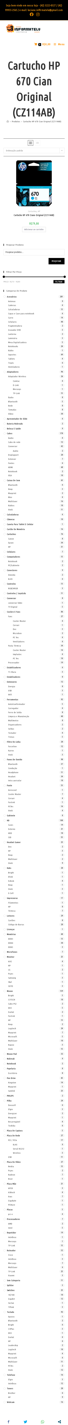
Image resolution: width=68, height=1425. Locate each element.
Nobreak (11, 1059)
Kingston (12, 1082)
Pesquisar (56, 261)
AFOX (10, 1188)
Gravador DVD (14, 330)
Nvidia (11, 1166)
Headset (11, 776)
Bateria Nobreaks (15, 424)
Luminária (12, 338)
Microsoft (12, 1036)
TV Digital (12, 607)
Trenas (11, 737)
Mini (10, 497)
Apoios (11, 1317)
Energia (11, 686)
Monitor (10, 957)
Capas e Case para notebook (21, 313)
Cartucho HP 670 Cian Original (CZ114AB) (42, 121)
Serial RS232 (18, 1149)
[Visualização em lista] (37, 143)
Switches (11, 1290)
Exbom (11, 881)
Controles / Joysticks (16, 593)
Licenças (11, 929)
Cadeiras (12, 305)
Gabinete (11, 815)
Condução (12, 768)
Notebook (12, 471)
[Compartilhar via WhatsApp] (42, 1422)
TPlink (11, 1307)
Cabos (9, 433)
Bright (11, 872)
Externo (11, 829)
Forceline (12, 746)
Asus (10, 1196)
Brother (11, 1393)
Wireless (17, 1153)
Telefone (11, 1375)
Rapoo (11, 1045)
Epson (11, 543)
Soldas (11, 729)
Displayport (13, 455)
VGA (10, 475)
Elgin (10, 1109)
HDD (10, 833)
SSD (9, 837)
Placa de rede (13, 1135)
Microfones (12, 952)
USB (10, 690)
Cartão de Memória (16, 529)
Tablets (11, 359)
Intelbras (12, 1237)
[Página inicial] (8, 121)
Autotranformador (16, 704)
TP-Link (16, 393)
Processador (13, 662)
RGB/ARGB (13, 588)
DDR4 (10, 943)
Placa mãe (11, 1184)
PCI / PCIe (12, 1140)
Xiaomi (11, 1275)
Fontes (11, 463)
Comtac (16, 381)
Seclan (11, 1303)
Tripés (11, 363)
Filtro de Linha (14, 742)
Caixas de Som (13, 480)
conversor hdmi (15, 603)
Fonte (9, 785)
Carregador (13, 708)
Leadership (13, 1345)
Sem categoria (13, 1280)
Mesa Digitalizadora (17, 342)
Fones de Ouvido (14, 759)
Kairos (11, 750)
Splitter (10, 1285)
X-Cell (11, 893)
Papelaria (11, 1068)
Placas (10, 1209)
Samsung (12, 978)
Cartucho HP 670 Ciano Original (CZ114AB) (34, 215)
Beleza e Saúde (14, 428)
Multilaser (12, 501)
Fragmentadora (15, 326)
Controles (11, 584)
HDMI (10, 467)
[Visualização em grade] (30, 143)
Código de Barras (16, 924)
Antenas (11, 301)
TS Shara (12, 672)
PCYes (10, 806)
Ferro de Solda (15, 712)
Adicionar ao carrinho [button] (34, 229)
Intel (10, 1228)
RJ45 (10, 579)
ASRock (11, 1192)
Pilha (9, 1101)
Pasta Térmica (14, 646)
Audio (15, 451)
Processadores (13, 1219)
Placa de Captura (15, 1130)
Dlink (10, 877)
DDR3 (10, 939)
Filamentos (13, 903)
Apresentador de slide (17, 419)
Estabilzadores (13, 677)
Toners (10, 1388)
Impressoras (12, 898)
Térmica (11, 911)
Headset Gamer (14, 842)
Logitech (12, 1028)
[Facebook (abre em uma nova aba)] (31, 14)
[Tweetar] (25, 1422)
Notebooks (13, 346)
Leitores (10, 916)
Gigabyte (12, 1200)
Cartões (11, 920)
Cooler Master (19, 621)
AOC (10, 961)
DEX (10, 1008)
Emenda (11, 575)
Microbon (17, 633)
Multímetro (13, 720)
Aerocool (12, 790)
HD (8, 820)
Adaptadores (13, 372)
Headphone (13, 772)
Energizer (12, 1113)
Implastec (17, 654)
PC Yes (16, 637)
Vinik (10, 509)
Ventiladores (14, 367)
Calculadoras (14, 309)
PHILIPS (10, 1096)
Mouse (10, 991)
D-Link (16, 385)
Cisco (10, 1255)
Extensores (12, 682)
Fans (10, 616)
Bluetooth (13, 401)
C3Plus (11, 1329)
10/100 (11, 1295)
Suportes (12, 354)
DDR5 (10, 947)
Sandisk (11, 1091)
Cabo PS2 (12, 1004)
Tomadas (12, 410)
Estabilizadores (14, 667)
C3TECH (11, 999)
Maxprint (12, 493)
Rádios (11, 505)
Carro (10, 318)
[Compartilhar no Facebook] (8, 1422)
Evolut (11, 1012)
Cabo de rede (14, 442)
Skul (10, 982)
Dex (14, 629)
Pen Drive (11, 1078)
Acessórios (12, 297)
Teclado (10, 1312)
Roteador (11, 1250)
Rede (10, 406)
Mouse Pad (12, 1054)
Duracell (12, 1105)
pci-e (10, 1214)
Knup (10, 489)
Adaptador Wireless (17, 376)
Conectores (12, 570)
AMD (10, 1224)
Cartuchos (32, 211)
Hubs (9, 868)
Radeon (11, 1175)
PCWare (11, 1205)
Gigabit (11, 1299)
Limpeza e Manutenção (18, 716)
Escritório (12, 1073)
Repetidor (11, 1232)
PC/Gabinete (13, 565)
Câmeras (11, 519)
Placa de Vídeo (14, 1162)
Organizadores (15, 724)
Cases (10, 825)
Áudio (11, 397)
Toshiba (11, 1126)
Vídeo (10, 414)
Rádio (11, 350)
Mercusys (17, 389)
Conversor (12, 446)
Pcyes (10, 974)
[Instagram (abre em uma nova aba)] (37, 14)
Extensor (12, 459)
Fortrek (11, 802)
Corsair (16, 625)
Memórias (11, 934)
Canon (11, 539)
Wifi (10, 694)
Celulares (12, 322)
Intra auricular (15, 780)
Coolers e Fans (13, 612)
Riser (10, 1179)
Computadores (13, 557)
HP (39, 211)
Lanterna (12, 334)
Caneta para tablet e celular (20, 524)
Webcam (11, 1402)
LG (9, 970)
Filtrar (58, 282)
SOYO (10, 986)
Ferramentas (12, 699)
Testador (12, 733)
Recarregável (14, 1122)
